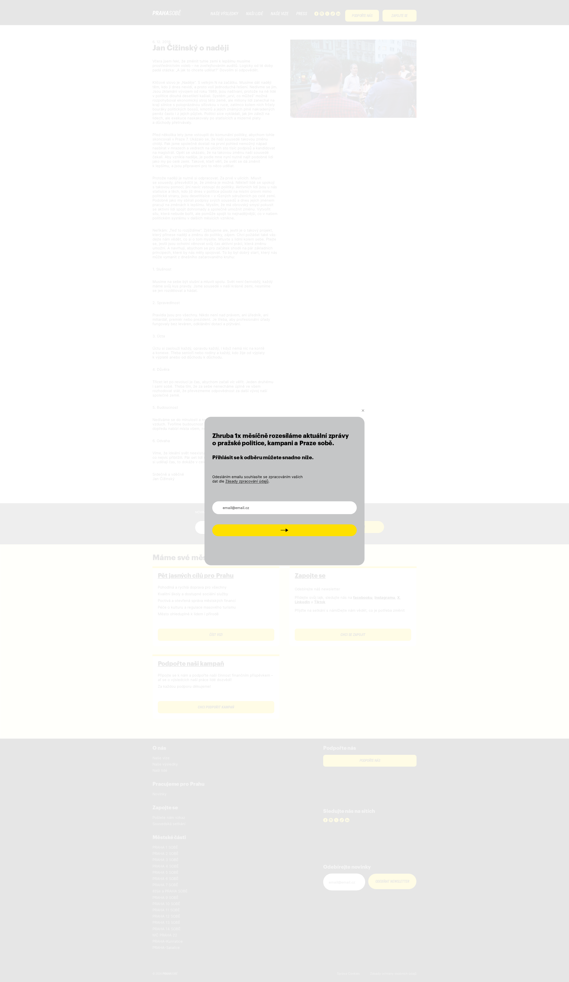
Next (284, 530)
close (363, 410)
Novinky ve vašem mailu (236, 505)
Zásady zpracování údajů (246, 481)
